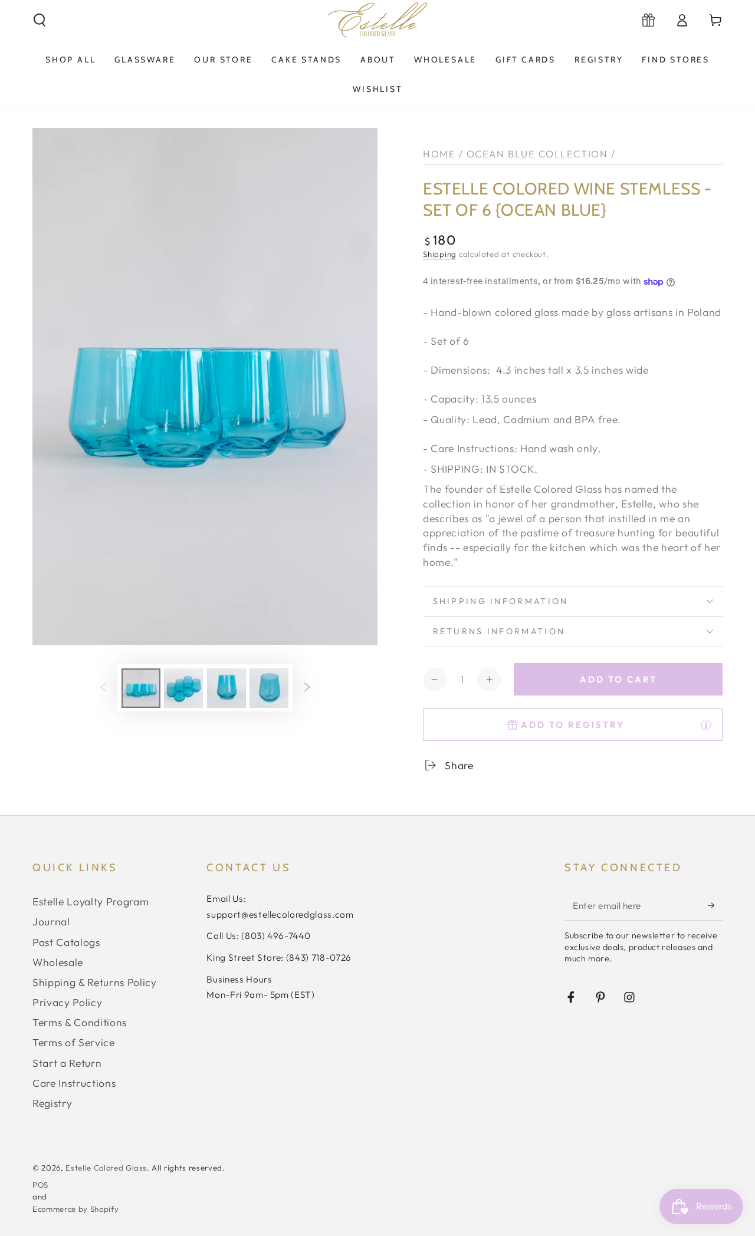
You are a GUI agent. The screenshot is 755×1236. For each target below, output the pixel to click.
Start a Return (66, 1063)
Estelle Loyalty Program (90, 901)
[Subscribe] (715, 905)
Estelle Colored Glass (106, 1167)
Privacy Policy (67, 1002)
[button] (40, 20)
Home (439, 153)
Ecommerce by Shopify (75, 1209)
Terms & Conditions (79, 1022)
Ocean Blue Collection (537, 153)
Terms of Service (73, 1042)
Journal (51, 921)
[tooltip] (706, 724)
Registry (52, 1103)
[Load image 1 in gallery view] (141, 688)
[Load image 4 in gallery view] (269, 688)
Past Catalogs (66, 942)
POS (40, 1184)
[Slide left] (103, 688)
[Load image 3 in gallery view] (226, 688)
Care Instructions (74, 1083)
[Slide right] (307, 688)
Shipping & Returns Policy (94, 982)
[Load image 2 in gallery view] (183, 688)
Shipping (440, 254)
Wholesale (57, 962)
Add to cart (618, 679)
